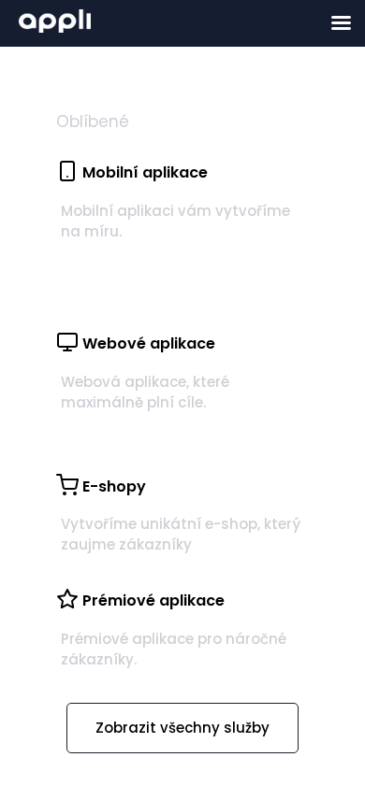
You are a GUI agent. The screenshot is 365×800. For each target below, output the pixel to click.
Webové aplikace (148, 343)
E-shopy (114, 486)
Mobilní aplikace (145, 172)
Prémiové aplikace (153, 600)
